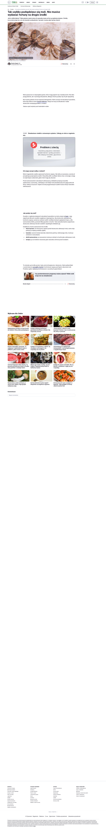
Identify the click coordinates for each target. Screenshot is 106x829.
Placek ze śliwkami (57, 794)
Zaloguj (92, 2)
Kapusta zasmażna (11, 800)
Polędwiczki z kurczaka (11, 802)
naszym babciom (42, 101)
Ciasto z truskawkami (80, 796)
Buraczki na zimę (33, 799)
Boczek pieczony (10, 805)
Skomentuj (65, 64)
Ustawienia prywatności (74, 816)
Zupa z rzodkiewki (79, 789)
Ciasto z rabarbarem (80, 794)
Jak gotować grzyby (34, 794)
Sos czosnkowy (10, 804)
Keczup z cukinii (10, 792)
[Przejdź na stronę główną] (9, 3)
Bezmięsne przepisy (11, 789)
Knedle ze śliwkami (34, 800)
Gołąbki (8, 797)
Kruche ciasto (56, 791)
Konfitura (32, 797)
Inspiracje (41, 2)
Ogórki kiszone (33, 788)
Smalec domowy (10, 799)
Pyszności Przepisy (11, 788)
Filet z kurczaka (10, 794)
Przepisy (22, 2)
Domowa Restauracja (25, 6)
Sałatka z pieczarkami (11, 807)
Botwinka (78, 791)
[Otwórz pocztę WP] (83, 2)
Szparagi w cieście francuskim (82, 792)
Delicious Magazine (37, 6)
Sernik (54, 789)
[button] (87, 2)
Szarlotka (55, 796)
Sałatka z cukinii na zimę (35, 802)
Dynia (31, 796)
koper (67, 216)
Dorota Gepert (14, 63)
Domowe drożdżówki (57, 799)
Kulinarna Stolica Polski (13, 6)
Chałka (54, 797)
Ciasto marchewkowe (57, 788)
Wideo (48, 2)
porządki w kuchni (38, 267)
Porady (34, 2)
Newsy (28, 2)
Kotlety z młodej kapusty (81, 788)
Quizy (53, 2)
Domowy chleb (56, 800)
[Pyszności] (16, 2)
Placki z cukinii (33, 792)
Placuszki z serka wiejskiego (12, 791)
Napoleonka (55, 792)
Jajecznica (9, 796)
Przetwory (32, 789)
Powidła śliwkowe (33, 791)
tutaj (34, 826)
